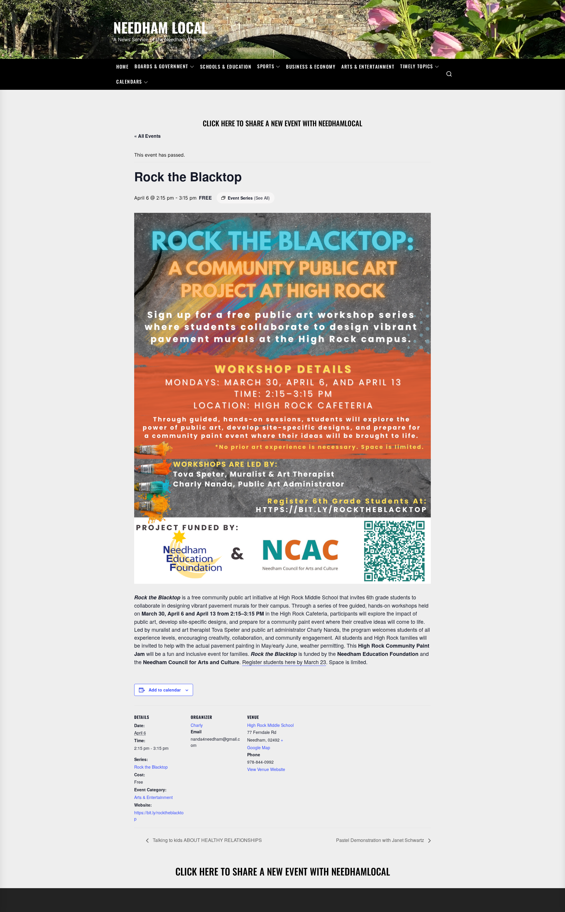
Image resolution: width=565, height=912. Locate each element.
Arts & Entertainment (367, 66)
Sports (265, 66)
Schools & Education (226, 66)
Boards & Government (161, 66)
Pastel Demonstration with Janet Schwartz (380, 840)
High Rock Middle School (270, 725)
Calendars (129, 82)
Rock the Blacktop (151, 767)
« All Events (147, 135)
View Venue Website (266, 769)
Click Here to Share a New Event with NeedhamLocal (282, 123)
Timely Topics (416, 66)
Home (122, 66)
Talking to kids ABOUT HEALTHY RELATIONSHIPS (207, 840)
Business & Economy (310, 66)
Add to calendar (165, 690)
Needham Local (160, 26)
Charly (197, 725)
